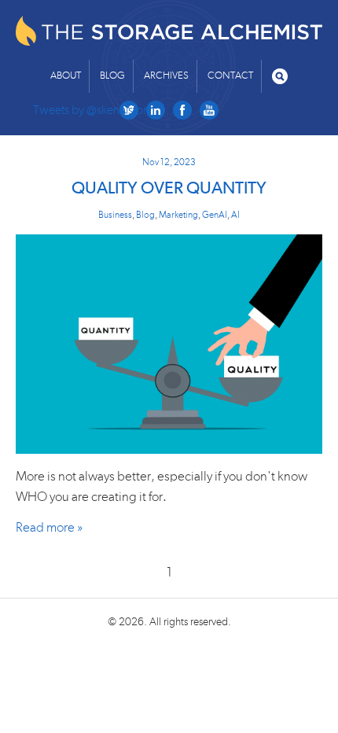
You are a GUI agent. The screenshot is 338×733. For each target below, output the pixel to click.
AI (235, 214)
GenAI (214, 214)
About (65, 76)
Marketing (178, 214)
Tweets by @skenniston (91, 110)
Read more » (49, 527)
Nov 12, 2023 (169, 162)
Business (115, 214)
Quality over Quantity (169, 188)
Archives (166, 76)
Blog (112, 76)
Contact (230, 76)
